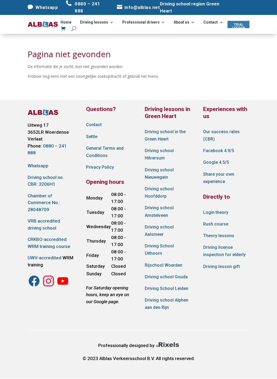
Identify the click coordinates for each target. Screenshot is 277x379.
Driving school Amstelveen (159, 211)
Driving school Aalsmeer (159, 230)
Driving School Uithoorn (159, 249)
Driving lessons (94, 22)
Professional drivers (141, 22)
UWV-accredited (44, 257)
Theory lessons (218, 235)
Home (66, 22)
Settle (91, 136)
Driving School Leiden (166, 288)
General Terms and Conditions (105, 152)
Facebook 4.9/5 (218, 150)
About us (181, 22)
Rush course (215, 224)
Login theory (215, 212)
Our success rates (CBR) (221, 135)
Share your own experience (218, 178)
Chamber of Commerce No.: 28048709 (44, 202)
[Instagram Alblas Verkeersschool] (34, 286)
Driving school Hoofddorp (159, 192)
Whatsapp (38, 165)
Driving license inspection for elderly (224, 251)
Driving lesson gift (221, 266)
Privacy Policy (100, 167)
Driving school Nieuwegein (159, 173)
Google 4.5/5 (216, 162)
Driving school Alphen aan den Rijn (166, 304)
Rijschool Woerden (163, 265)
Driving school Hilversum (159, 154)
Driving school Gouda (166, 276)
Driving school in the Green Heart (165, 135)
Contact (210, 22)
